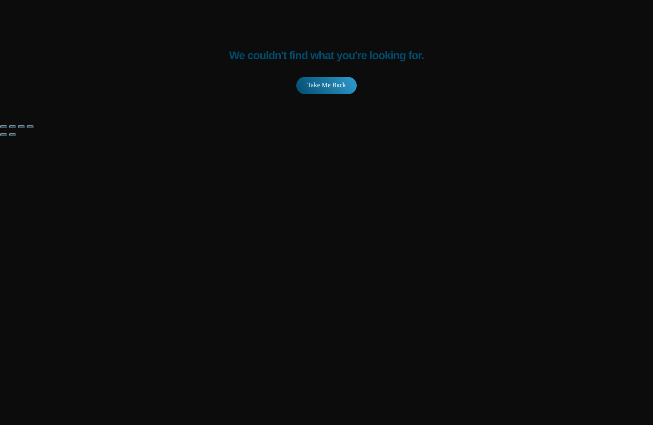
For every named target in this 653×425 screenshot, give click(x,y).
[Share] (21, 126)
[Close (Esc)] (30, 126)
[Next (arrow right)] (12, 134)
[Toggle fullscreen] (12, 126)
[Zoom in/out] (3, 126)
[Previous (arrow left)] (3, 134)
